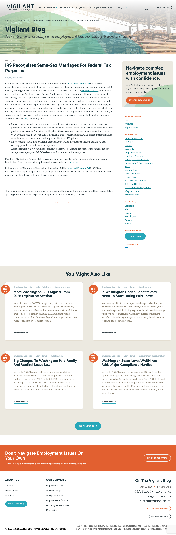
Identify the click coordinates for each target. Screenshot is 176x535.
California (129, 206)
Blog (120, 7)
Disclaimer (60, 529)
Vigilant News (131, 127)
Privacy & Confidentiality (136, 180)
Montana (129, 223)
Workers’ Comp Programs (72, 7)
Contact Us (10, 495)
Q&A (127, 120)
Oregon (128, 213)
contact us (73, 162)
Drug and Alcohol (133, 152)
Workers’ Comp (132, 195)
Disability (129, 149)
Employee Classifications (137, 159)
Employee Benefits (14, 77)
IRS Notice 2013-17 (89, 90)
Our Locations (12, 490)
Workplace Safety (54, 495)
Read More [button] (19, 332)
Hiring (128, 166)
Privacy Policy (47, 529)
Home (8, 20)
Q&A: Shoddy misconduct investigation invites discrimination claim (152, 496)
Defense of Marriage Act (78, 83)
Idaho (127, 209)
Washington (131, 216)
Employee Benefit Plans (101, 7)
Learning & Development (58, 505)
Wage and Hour (132, 191)
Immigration (131, 170)
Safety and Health (133, 184)
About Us (9, 485)
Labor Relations (132, 173)
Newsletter (51, 510)
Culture (128, 145)
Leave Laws (130, 177)
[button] (56, 7)
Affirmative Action (134, 138)
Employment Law (54, 485)
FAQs (26, 118)
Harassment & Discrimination (139, 163)
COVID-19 (129, 142)
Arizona (128, 220)
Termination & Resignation (138, 187)
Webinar (129, 124)
